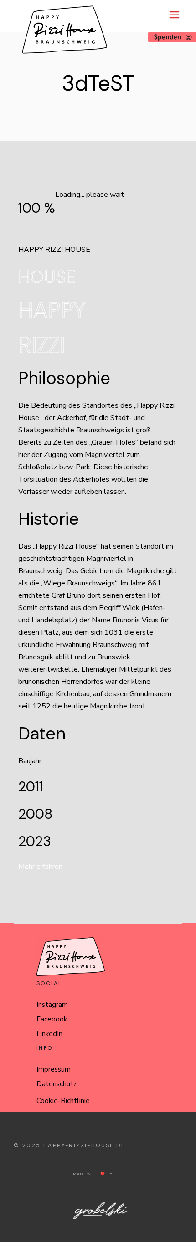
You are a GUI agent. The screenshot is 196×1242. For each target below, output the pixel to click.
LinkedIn (49, 1033)
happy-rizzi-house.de (84, 1145)
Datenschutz (56, 1083)
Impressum (53, 1069)
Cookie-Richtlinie (63, 1101)
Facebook (51, 1019)
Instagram (52, 1004)
